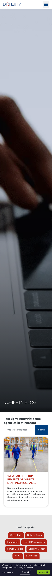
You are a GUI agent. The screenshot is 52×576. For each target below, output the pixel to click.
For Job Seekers (15, 548)
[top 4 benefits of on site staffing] (26, 454)
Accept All (43, 572)
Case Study (16, 535)
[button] (46, 4)
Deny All (25, 572)
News (18, 555)
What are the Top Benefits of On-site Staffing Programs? (21, 479)
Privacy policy (7, 572)
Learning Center (37, 548)
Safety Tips (31, 555)
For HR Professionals (34, 542)
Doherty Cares (34, 535)
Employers (12, 542)
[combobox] (19, 430)
